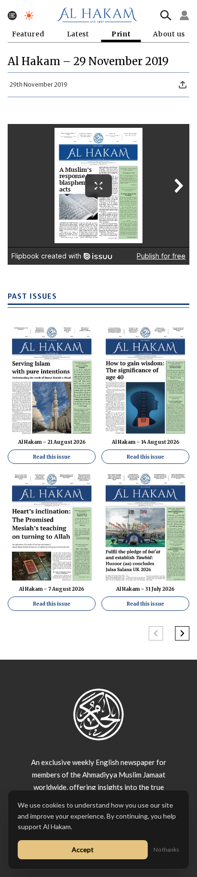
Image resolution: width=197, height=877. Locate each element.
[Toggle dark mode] (28, 15)
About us (169, 34)
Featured (28, 34)
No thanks (166, 849)
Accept (83, 849)
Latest (78, 34)
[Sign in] (184, 15)
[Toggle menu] (12, 15)
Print (121, 34)
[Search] (166, 15)
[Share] (182, 85)
